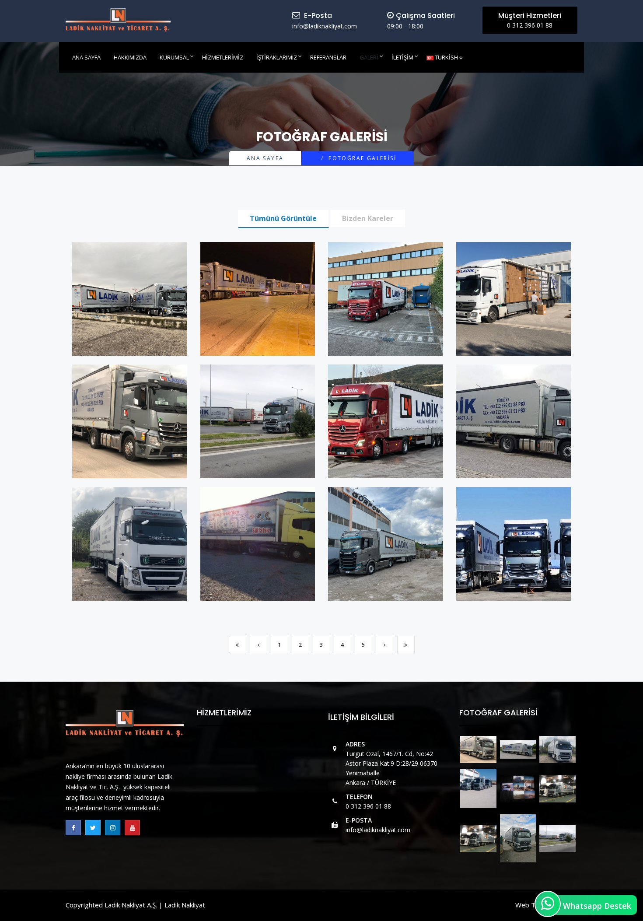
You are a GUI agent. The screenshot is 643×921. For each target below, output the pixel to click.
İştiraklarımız (276, 57)
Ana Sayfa (86, 57)
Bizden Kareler (367, 218)
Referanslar (328, 57)
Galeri (369, 57)
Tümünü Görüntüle (283, 218)
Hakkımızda (130, 57)
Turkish (445, 57)
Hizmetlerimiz (222, 57)
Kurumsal (174, 57)
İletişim (402, 57)
